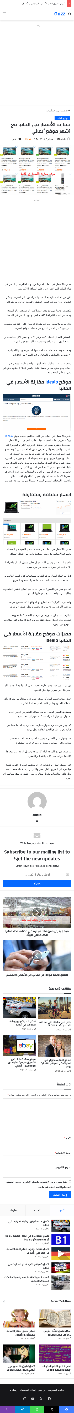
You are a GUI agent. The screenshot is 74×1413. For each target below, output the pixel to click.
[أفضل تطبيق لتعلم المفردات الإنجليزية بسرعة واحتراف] (55, 1353)
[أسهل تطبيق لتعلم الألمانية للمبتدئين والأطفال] (19, 1318)
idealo (51, 382)
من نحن (41, 1390)
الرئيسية (64, 110)
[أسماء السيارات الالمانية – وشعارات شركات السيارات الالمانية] (60, 1282)
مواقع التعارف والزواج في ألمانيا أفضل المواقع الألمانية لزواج (56, 1063)
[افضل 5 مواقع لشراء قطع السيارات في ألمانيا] (60, 1267)
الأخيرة (37, 1210)
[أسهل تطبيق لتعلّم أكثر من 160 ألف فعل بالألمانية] (55, 1318)
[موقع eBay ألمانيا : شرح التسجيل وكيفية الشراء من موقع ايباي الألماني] (19, 1045)
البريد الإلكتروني (63, 1152)
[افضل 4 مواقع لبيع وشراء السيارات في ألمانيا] (19, 1007)
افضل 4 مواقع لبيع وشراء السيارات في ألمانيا (22, 1023)
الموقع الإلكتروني (63, 1167)
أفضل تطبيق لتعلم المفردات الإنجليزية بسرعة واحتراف (39, 3)
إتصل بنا (13, 1390)
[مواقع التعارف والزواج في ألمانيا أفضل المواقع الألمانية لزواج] (54, 1046)
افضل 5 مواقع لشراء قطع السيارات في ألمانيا (28, 1266)
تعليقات (13, 1210)
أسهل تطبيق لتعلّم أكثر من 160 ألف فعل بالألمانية (57, 1333)
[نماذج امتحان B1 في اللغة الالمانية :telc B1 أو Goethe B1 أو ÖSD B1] (60, 1239)
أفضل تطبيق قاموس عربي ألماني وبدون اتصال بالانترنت (21, 1368)
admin (63, 139)
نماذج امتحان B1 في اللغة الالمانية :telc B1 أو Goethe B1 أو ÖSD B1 (27, 1238)
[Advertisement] (37, 65)
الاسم (67, 1138)
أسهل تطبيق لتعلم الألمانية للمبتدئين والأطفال (21, 1333)
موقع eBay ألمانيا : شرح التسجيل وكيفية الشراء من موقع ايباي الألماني (22, 1062)
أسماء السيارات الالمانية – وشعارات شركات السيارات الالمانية (26, 1279)
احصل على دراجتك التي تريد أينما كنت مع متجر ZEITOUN (55, 1024)
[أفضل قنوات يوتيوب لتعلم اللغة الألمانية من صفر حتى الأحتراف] (60, 1253)
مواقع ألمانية (52, 110)
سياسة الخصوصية (56, 1390)
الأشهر (61, 1210)
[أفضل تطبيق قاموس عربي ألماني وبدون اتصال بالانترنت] (19, 1353)
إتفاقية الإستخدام (28, 1390)
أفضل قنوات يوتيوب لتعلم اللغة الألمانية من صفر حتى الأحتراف (28, 1251)
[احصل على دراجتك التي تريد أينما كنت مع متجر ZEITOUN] (54, 1008)
